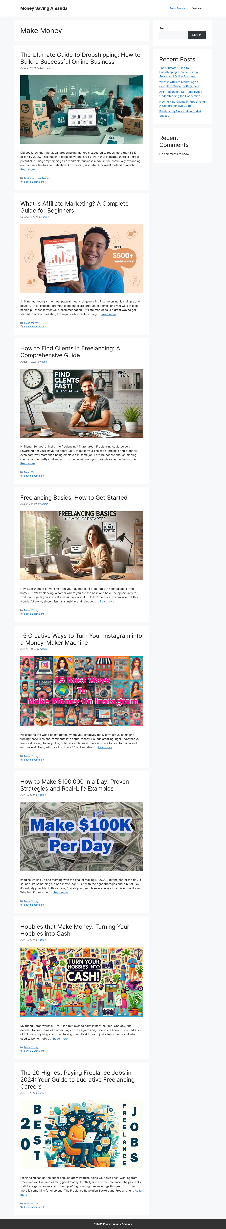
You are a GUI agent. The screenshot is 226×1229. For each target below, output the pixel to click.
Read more (27, 169)
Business (197, 8)
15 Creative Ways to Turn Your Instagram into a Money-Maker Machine (81, 639)
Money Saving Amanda (44, 8)
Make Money (177, 8)
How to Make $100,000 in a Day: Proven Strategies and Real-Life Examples (74, 785)
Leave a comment (34, 181)
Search (164, 28)
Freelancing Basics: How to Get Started (74, 497)
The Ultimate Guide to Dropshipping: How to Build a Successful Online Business (80, 58)
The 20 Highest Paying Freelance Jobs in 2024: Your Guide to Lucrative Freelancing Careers (77, 1079)
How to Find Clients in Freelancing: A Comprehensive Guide (70, 352)
